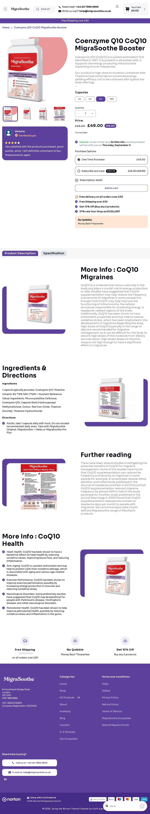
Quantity (79, 108)
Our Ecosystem (69, 738)
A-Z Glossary (67, 732)
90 (100, 99)
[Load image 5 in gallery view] (59, 114)
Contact (64, 725)
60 (92, 100)
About (63, 704)
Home (5, 27)
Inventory (65, 711)
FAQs (105, 684)
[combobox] (44, 9)
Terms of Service (112, 711)
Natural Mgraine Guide (115, 725)
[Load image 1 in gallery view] (10, 114)
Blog (62, 718)
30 (81, 100)
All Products (70, 697)
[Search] (37, 9)
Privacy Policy (110, 697)
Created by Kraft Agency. (93, 808)
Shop (63, 690)
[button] (5, 9)
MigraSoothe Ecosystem (116, 718)
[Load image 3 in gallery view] (26, 114)
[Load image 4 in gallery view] (43, 114)
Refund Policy (110, 704)
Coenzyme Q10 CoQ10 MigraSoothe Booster (40, 27)
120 (112, 99)
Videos (106, 690)
